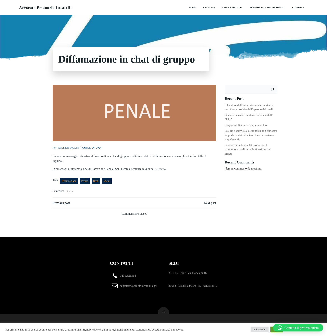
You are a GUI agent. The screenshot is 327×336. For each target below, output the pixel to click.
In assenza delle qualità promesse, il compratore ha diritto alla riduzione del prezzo (248, 149)
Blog (192, 7)
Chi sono (209, 7)
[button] (298, 327)
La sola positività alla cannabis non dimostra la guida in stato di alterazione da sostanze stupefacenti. (251, 135)
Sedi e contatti (232, 7)
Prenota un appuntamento (267, 7)
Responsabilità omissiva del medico (246, 125)
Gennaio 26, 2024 (91, 147)
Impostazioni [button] (259, 329)
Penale (84, 181)
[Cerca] (272, 89)
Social (107, 181)
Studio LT (298, 7)
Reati (96, 181)
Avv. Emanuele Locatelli (66, 147)
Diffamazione (69, 181)
